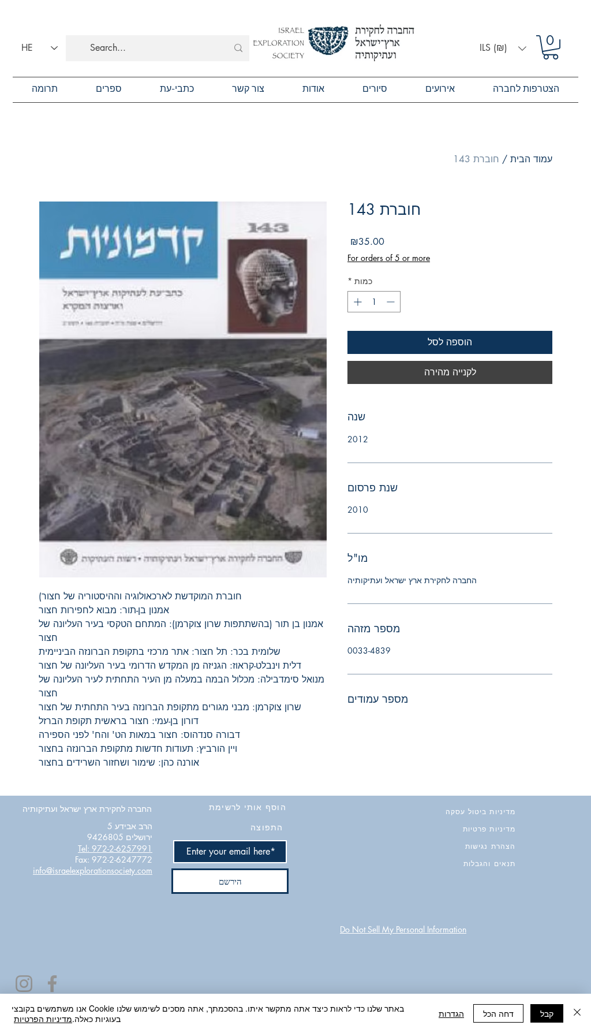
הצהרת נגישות (490, 846)
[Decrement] (391, 302)
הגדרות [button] (451, 1013)
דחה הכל (498, 1013)
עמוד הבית (531, 159)
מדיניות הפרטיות (43, 1018)
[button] (503, 48)
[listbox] (503, 48)
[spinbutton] (374, 302)
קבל (546, 1013)
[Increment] (356, 302)
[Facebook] (52, 983)
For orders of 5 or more (388, 257)
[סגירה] (577, 1013)
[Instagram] (24, 983)
